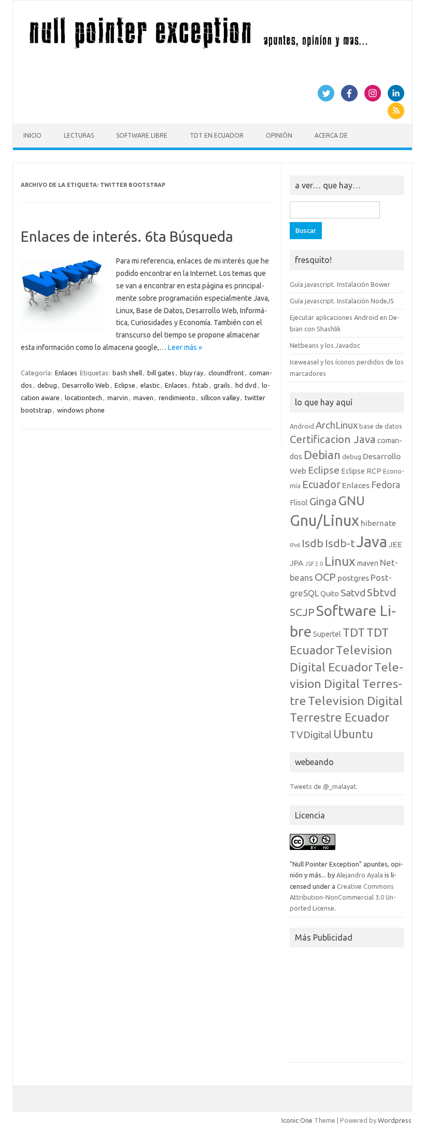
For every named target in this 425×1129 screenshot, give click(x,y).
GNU (351, 500)
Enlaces (66, 372)
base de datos (380, 426)
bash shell (127, 372)
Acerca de (331, 135)
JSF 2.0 (314, 564)
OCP (325, 577)
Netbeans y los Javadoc (325, 345)
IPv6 (295, 545)
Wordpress (395, 1120)
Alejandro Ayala (359, 874)
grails (222, 385)
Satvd (353, 592)
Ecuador (321, 484)
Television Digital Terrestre (346, 683)
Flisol (299, 502)
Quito (329, 594)
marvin (117, 397)
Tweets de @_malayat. (324, 786)
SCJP (302, 612)
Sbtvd (381, 592)
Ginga (323, 501)
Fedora (385, 485)
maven (143, 397)
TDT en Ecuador (217, 135)
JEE (395, 544)
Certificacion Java (333, 439)
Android (302, 426)
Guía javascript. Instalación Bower (340, 284)
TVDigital (311, 734)
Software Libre (141, 135)
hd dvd (246, 385)
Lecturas (79, 135)
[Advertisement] (347, 1008)
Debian (322, 454)
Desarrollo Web (85, 385)
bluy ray (191, 372)
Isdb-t (340, 543)
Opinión (279, 135)
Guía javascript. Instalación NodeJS (342, 300)
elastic (150, 385)
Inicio (32, 135)
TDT (354, 632)
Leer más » (185, 347)
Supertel (327, 634)
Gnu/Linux (324, 520)
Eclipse (125, 385)
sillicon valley (220, 397)
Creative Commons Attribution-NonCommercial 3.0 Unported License (343, 897)
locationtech (83, 397)
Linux (340, 561)
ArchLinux (337, 425)
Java (372, 541)
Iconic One (297, 1120)
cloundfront (226, 372)
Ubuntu (353, 733)
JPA (296, 562)
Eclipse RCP (361, 471)
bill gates (161, 372)
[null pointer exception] (212, 48)
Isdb (312, 543)
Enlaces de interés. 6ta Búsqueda (127, 236)
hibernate (378, 522)
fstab (200, 385)
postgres (353, 577)
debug (47, 385)
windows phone (81, 410)
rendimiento (177, 397)
